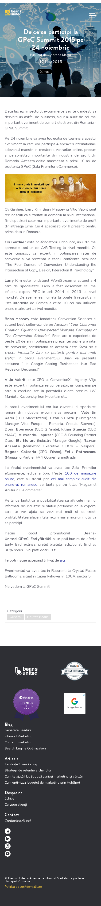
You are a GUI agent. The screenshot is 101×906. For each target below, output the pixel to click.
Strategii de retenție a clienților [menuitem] (28, 770)
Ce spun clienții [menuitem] (16, 804)
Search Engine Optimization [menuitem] (25, 748)
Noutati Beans (38, 617)
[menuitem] (50, 831)
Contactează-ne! (18, 820)
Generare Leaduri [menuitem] (18, 730)
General (16, 617)
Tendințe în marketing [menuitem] (21, 764)
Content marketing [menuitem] (18, 742)
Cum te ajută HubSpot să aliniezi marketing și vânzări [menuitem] (44, 776)
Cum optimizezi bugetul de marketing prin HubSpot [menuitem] (42, 782)
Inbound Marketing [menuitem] (18, 736)
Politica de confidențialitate (23, 887)
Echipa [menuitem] (10, 798)
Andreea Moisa (59, 55)
